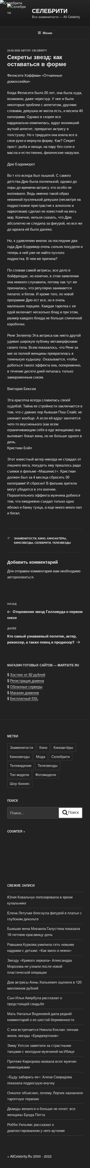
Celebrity (39, 50)
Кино (42, 538)
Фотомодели (45, 774)
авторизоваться (20, 576)
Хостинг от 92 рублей (27, 674)
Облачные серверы (26, 686)
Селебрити (49, 10)
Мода (40, 756)
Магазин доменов (24, 692)
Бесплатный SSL (24, 698)
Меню (47, 32)
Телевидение (20, 765)
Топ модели (19, 774)
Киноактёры (56, 538)
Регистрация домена (27, 680)
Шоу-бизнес (20, 783)
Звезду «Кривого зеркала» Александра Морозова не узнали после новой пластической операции (39, 966)
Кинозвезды (23, 542)
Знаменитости (25, 538)
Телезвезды (61, 542)
